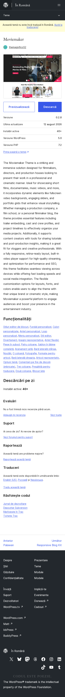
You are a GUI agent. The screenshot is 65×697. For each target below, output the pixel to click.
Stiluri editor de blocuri (15, 326)
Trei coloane (24, 366)
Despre (7, 560)
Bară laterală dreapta (23, 357)
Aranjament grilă (24, 348)
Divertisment (10, 340)
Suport (7, 595)
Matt (8, 624)
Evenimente (41, 595)
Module (38, 572)
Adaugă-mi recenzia (14, 415)
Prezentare (41, 560)
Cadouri (40, 607)
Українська (36, 479)
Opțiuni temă (10, 362)
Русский (22, 479)
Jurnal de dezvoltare (14, 503)
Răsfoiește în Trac (13, 511)
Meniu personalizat (28, 335)
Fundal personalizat (41, 326)
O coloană (18, 353)
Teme (6, 15)
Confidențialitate (13, 578)
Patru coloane (29, 344)
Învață (7, 589)
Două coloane (23, 371)
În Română (17, 651)
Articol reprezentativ (47, 357)
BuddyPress (12, 635)
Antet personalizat (30, 331)
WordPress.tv (13, 607)
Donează (41, 601)
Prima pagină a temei (14, 151)
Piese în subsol (11, 344)
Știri (5, 566)
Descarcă (50, 107)
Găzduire (8, 572)
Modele (39, 578)
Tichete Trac (10, 515)
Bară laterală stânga (45, 348)
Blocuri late (38, 371)
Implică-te (40, 589)
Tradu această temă (14, 487)
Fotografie (31, 353)
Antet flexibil (51, 340)
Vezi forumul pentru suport (18, 437)
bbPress (10, 629)
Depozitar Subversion (15, 507)
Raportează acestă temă (17, 459)
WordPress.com (14, 618)
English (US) (10, 479)
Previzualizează (19, 107)
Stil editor (46, 335)
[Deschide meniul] (59, 5)
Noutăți (7, 353)
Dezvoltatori (10, 601)
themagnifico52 (17, 47)
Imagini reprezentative (30, 340)
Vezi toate (56, 415)
